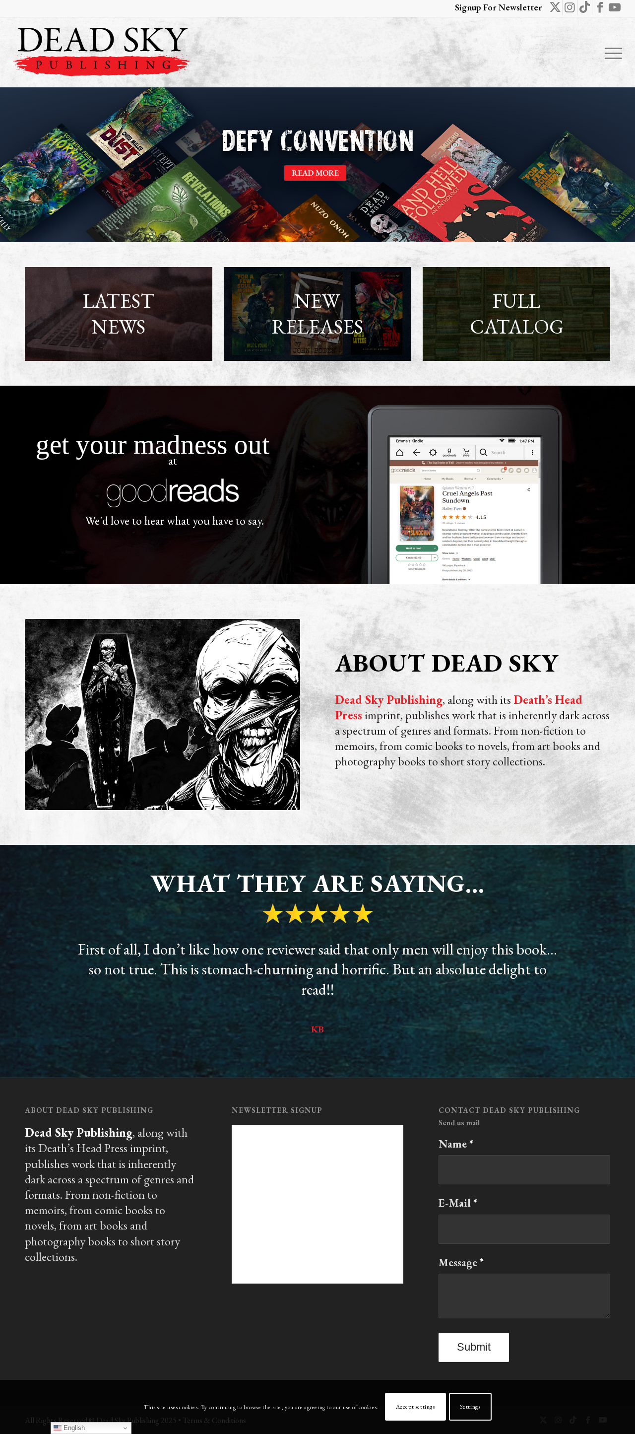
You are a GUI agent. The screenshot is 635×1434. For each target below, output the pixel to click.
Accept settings (415, 1407)
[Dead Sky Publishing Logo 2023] (101, 52)
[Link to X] (555, 7)
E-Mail (458, 1203)
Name (456, 1144)
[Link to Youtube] (614, 7)
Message (461, 1262)
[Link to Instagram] (570, 7)
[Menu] (610, 52)
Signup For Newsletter (498, 7)
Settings (470, 1407)
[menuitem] (610, 52)
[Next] (588, 953)
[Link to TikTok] (584, 7)
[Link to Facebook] (599, 7)
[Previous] (47, 953)
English (73, 1428)
